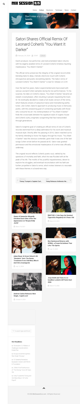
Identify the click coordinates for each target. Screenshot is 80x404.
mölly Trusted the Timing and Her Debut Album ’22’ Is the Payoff (21, 378)
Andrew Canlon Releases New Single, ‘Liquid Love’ (25, 295)
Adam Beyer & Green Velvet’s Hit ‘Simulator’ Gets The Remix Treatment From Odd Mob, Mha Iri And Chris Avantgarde (26, 259)
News (67, 10)
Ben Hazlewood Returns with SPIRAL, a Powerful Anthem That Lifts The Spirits (60, 243)
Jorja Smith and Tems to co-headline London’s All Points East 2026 (60, 280)
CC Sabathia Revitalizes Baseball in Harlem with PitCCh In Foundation (21, 362)
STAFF (36, 56)
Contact (73, 10)
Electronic (49, 10)
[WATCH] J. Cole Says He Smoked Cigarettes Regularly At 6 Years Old (61, 216)
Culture (41, 10)
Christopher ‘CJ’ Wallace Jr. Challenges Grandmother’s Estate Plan (21, 348)
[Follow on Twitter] (44, 21)
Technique (58, 10)
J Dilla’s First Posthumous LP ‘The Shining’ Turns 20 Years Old (21, 370)
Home (35, 10)
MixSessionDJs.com (39, 394)
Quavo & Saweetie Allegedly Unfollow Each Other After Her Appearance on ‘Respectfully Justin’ (25, 219)
